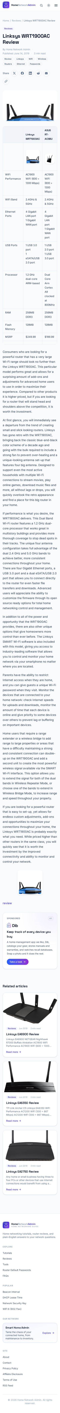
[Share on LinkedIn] (30, 73)
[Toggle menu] (56, 5)
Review (8, 59)
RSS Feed (8, 1385)
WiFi (31, 59)
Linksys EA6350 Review (22, 1103)
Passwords (35, 64)
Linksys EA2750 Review (22, 1171)
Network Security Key (14, 1303)
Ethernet (21, 64)
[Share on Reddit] (38, 73)
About (6, 1357)
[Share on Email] (46, 73)
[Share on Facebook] (22, 73)
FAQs (5, 1275)
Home (6, 20)
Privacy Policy (10, 1368)
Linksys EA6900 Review (22, 1034)
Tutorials (7, 1252)
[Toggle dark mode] (48, 5)
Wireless (42, 59)
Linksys (20, 59)
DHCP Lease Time (12, 1297)
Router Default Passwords (17, 1270)
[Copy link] (6, 81)
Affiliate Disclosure (13, 1374)
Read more (12, 1051)
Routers (8, 64)
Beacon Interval (11, 1291)
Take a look (16, 961)
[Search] (41, 5)
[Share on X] (14, 73)
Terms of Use (10, 1379)
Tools (5, 1264)
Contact (7, 1362)
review (7, 903)
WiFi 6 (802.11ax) (12, 1308)
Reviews (16, 20)
